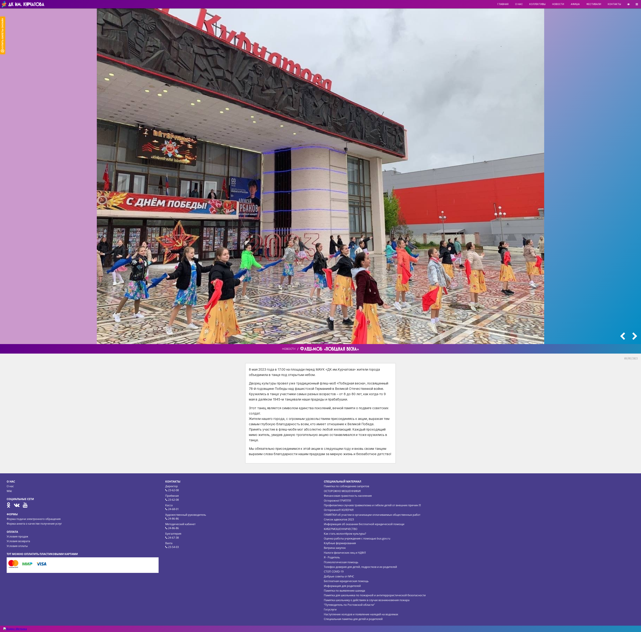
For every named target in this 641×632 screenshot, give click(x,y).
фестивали (593, 4)
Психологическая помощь (341, 562)
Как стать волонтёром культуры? (345, 533)
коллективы (537, 4)
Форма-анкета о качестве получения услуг (34, 523)
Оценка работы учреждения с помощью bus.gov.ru (357, 538)
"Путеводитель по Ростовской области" (349, 605)
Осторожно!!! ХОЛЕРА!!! (339, 510)
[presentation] (622, 336)
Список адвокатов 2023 (339, 519)
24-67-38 (173, 537)
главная (502, 4)
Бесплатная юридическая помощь (346, 581)
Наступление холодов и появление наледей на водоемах (361, 614)
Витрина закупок (335, 548)
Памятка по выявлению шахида (344, 590)
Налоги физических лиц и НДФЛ (345, 553)
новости (558, 4)
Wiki (9, 491)
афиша (575, 4)
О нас (10, 486)
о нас (519, 4)
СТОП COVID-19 (334, 571)
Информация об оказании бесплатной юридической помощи (364, 524)
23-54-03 (173, 547)
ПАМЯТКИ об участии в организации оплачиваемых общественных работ (372, 515)
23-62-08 (173, 490)
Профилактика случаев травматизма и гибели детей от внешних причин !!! (372, 505)
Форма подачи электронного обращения (34, 519)
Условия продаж (17, 536)
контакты (614, 4)
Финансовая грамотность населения (348, 496)
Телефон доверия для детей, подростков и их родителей (360, 567)
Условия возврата (18, 541)
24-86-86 (173, 518)
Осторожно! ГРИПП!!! (337, 500)
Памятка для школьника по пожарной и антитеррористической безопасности (375, 595)
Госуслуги (330, 609)
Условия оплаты (17, 546)
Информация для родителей (342, 586)
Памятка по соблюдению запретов (346, 486)
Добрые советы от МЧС (339, 576)
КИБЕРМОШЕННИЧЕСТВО (340, 529)
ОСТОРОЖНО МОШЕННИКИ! (342, 491)
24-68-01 (173, 509)
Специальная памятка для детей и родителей (353, 619)
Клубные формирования (340, 543)
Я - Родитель (332, 557)
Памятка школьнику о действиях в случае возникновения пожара (366, 600)
